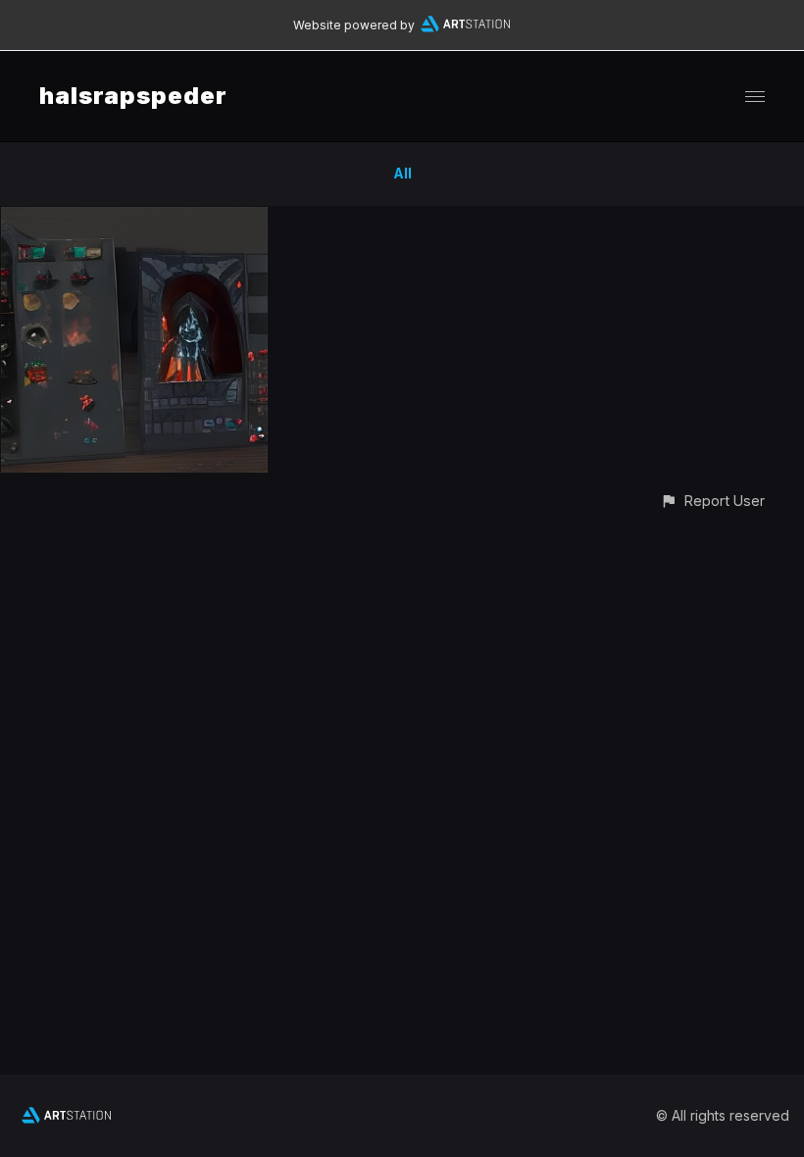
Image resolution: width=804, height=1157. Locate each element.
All (402, 173)
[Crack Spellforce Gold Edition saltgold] (134, 218)
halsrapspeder (133, 95)
